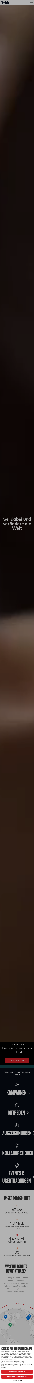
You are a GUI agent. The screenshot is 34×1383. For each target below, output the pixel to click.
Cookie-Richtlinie (17, 1380)
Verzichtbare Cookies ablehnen (17, 1377)
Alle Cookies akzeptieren (17, 1372)
